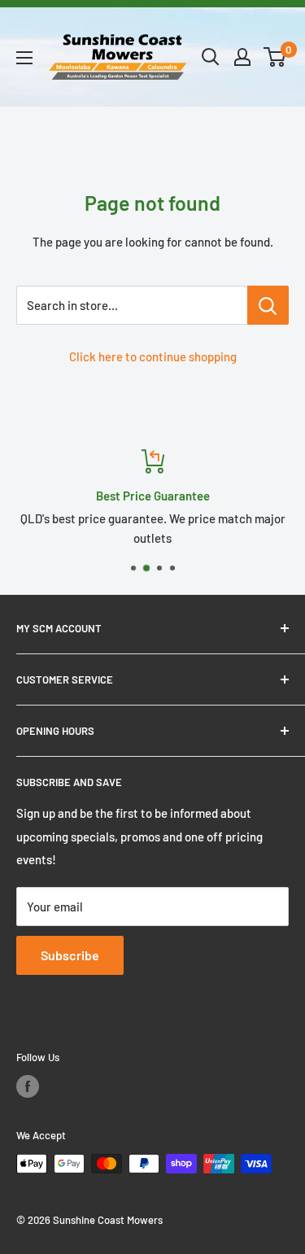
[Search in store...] (268, 305)
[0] (275, 57)
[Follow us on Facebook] (27, 1086)
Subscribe (70, 955)
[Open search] (211, 57)
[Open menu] (24, 57)
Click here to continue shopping (153, 356)
